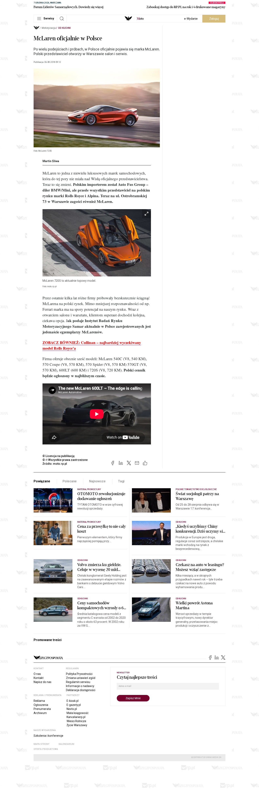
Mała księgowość (77, 713)
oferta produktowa (46, 749)
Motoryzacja (49, 28)
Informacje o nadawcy (80, 686)
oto (140, 19)
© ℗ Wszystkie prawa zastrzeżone (65, 459)
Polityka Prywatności (79, 673)
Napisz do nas (42, 682)
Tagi (121, 481)
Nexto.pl (72, 709)
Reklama (39, 700)
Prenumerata (42, 709)
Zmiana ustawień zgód (80, 678)
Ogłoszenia (41, 704)
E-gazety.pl (74, 704)
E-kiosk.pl (73, 700)
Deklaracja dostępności (80, 690)
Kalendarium (66, 744)
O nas (37, 673)
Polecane (70, 481)
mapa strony (41, 744)
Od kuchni (64, 28)
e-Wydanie (191, 18)
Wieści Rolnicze (76, 721)
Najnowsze (97, 481)
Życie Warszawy (77, 725)
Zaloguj (214, 18)
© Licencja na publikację (58, 456)
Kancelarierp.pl (76, 717)
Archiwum (40, 713)
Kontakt (39, 678)
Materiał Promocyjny (89, 489)
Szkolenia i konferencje (48, 735)
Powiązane (42, 481)
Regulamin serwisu (78, 682)
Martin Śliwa (50, 161)
